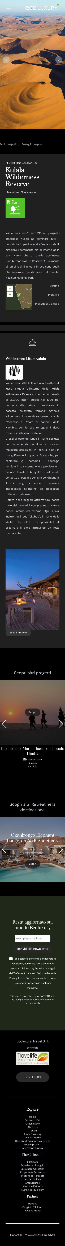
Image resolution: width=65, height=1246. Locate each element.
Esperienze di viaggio (32, 1165)
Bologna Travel (32, 1210)
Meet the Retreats (33, 1186)
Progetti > (53, 294)
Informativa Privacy (32, 1148)
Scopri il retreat (18, 632)
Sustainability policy (32, 1189)
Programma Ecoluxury (32, 1172)
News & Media (32, 1137)
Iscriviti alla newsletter (33, 949)
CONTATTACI (32, 1077)
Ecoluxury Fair (32, 1120)
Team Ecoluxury (32, 1134)
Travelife (32, 1203)
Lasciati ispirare (32, 1179)
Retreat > (54, 285)
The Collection (32, 1155)
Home (32, 1116)
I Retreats (32, 1161)
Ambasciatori (32, 1182)
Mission (32, 1130)
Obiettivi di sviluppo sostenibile (32, 1141)
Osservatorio (32, 1123)
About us (33, 1127)
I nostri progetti (32, 1144)
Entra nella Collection (32, 1168)
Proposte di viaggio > (47, 303)
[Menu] (8, 7)
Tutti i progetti (8, 144)
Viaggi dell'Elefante (32, 1207)
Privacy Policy (17, 978)
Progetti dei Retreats (32, 1175)
